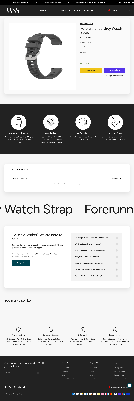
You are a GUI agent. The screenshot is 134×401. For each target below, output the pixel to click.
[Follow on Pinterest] (15, 387)
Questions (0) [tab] (25, 178)
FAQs (92, 371)
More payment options (114, 76)
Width (42, 10)
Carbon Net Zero (68, 379)
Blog (63, 375)
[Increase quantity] (90, 57)
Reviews (65, 371)
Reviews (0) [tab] (16, 178)
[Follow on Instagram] (10, 387)
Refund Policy (119, 375)
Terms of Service (120, 379)
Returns (92, 375)
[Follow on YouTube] (19, 387)
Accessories (88, 10)
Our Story (65, 368)
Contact (93, 379)
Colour (52, 10)
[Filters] (108, 178)
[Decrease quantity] (83, 57)
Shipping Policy (119, 371)
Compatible (73, 10)
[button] (129, 385)
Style (62, 10)
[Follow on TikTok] (24, 387)
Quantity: (83, 53)
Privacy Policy (119, 368)
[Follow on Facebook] (5, 387)
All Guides (93, 368)
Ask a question (20, 263)
